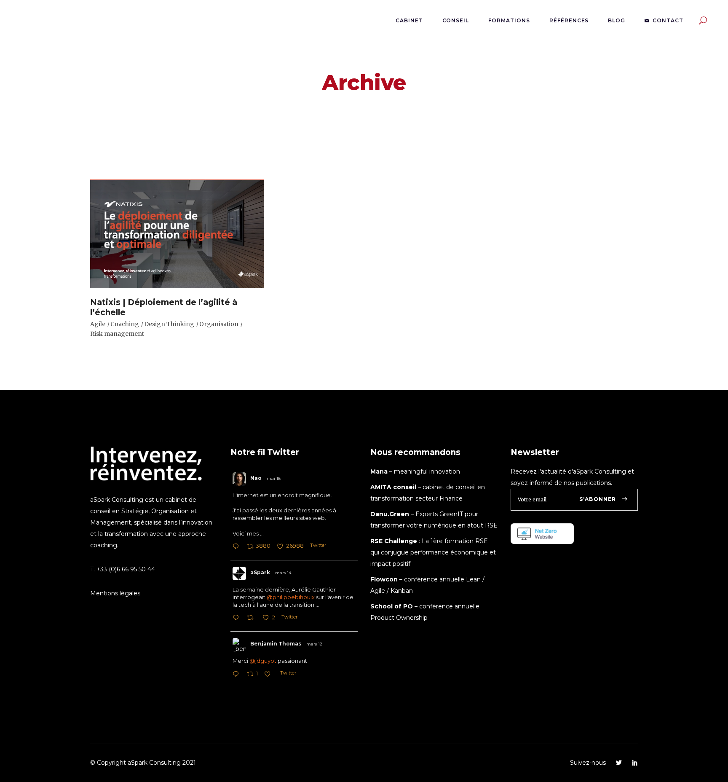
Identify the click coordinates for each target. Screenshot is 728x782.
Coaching (124, 324)
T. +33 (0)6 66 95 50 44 (122, 569)
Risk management (117, 333)
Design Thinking (169, 324)
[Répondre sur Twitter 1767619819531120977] (237, 674)
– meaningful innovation (415, 471)
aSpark (260, 572)
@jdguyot (262, 660)
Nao (256, 478)
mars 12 (314, 644)
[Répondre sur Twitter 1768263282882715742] (237, 618)
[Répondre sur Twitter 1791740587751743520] (237, 547)
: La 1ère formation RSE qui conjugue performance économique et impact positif (433, 552)
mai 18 (274, 478)
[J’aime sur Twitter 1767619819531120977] (270, 674)
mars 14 (283, 573)
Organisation (218, 324)
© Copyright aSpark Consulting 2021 (143, 762)
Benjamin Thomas (275, 643)
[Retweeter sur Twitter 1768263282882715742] (252, 618)
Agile (97, 324)
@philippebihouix (291, 597)
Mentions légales (115, 593)
